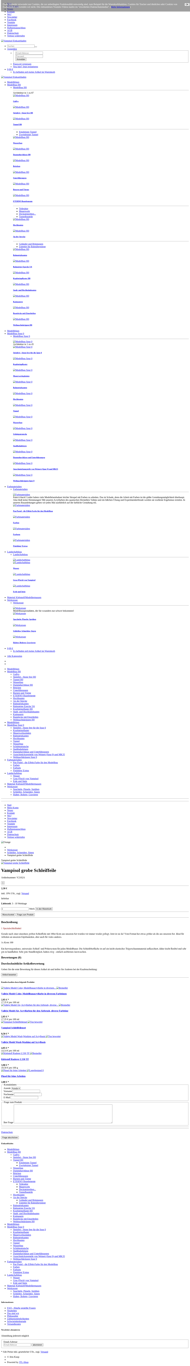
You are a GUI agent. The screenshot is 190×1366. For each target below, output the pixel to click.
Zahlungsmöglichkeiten (18, 1318)
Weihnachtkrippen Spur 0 (25, 757)
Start (9, 805)
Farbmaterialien (14, 486)
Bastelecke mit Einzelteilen (25, 717)
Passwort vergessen (22, 64)
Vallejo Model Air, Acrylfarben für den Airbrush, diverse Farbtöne (34, 1011)
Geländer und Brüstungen (31, 244)
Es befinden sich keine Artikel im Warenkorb (34, 72)
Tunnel (16, 741)
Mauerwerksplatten (22, 733)
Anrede (7, 1088)
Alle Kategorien (14, 656)
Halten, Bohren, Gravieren (25, 794)
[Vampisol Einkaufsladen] (13, 41)
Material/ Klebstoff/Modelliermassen (24, 597)
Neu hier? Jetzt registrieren (25, 66)
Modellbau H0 (14, 85)
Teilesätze (23, 208)
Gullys (16, 674)
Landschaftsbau (14, 552)
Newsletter (12, 17)
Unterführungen (20, 690)
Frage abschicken (10, 1137)
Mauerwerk (24, 211)
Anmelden (21, 59)
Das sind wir (13, 1313)
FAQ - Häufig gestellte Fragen (21, 1308)
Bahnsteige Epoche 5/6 (24, 706)
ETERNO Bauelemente (24, 695)
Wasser (16, 776)
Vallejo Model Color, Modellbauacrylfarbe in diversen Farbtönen (34, 993)
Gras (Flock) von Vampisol (25, 778)
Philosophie (12, 1316)
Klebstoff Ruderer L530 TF (15, 1059)
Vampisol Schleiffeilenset (13, 1027)
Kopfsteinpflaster (21, 730)
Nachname (9, 1094)
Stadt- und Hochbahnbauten (26, 711)
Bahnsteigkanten (21, 703)
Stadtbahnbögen (20, 749)
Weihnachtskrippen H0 (24, 719)
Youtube (11, 22)
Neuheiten (12, 1310)
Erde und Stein (20, 781)
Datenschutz (13, 33)
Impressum (12, 25)
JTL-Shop (23, 1362)
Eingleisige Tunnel (28, 132)
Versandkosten (14, 1324)
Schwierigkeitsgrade (16, 1321)
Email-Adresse (10, 1342)
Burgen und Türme (22, 693)
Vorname (8, 1091)
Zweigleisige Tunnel (28, 134)
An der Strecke (20, 701)
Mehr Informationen (120, 7)
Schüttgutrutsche (21, 746)
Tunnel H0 (18, 679)
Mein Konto (13, 807)
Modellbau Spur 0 (15, 333)
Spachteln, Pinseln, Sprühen (26, 789)
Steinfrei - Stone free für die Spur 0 (29, 727)
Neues (10, 810)
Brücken (17, 687)
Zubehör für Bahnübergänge (32, 246)
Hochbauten (18, 698)
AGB (9, 30)
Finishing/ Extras (21, 770)
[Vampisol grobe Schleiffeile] (15, 863)
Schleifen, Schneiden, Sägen (26, 792)
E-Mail (7, 1097)
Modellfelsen (13, 82)
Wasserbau (18, 682)
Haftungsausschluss (16, 27)
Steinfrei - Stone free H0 (24, 677)
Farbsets (17, 768)
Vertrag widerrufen (16, 35)
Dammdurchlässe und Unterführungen (31, 752)
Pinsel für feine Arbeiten (13, 1076)
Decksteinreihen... (27, 214)
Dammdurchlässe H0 (23, 685)
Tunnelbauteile (26, 216)
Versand (25, 893)
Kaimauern (18, 714)
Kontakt (11, 11)
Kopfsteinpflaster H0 (23, 709)
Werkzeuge (12, 600)
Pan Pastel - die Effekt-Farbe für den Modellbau (35, 762)
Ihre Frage (8, 1122)
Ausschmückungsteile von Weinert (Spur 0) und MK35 (39, 754)
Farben (16, 765)
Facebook (11, 19)
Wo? (9, 14)
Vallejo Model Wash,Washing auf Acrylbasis (23, 1042)
